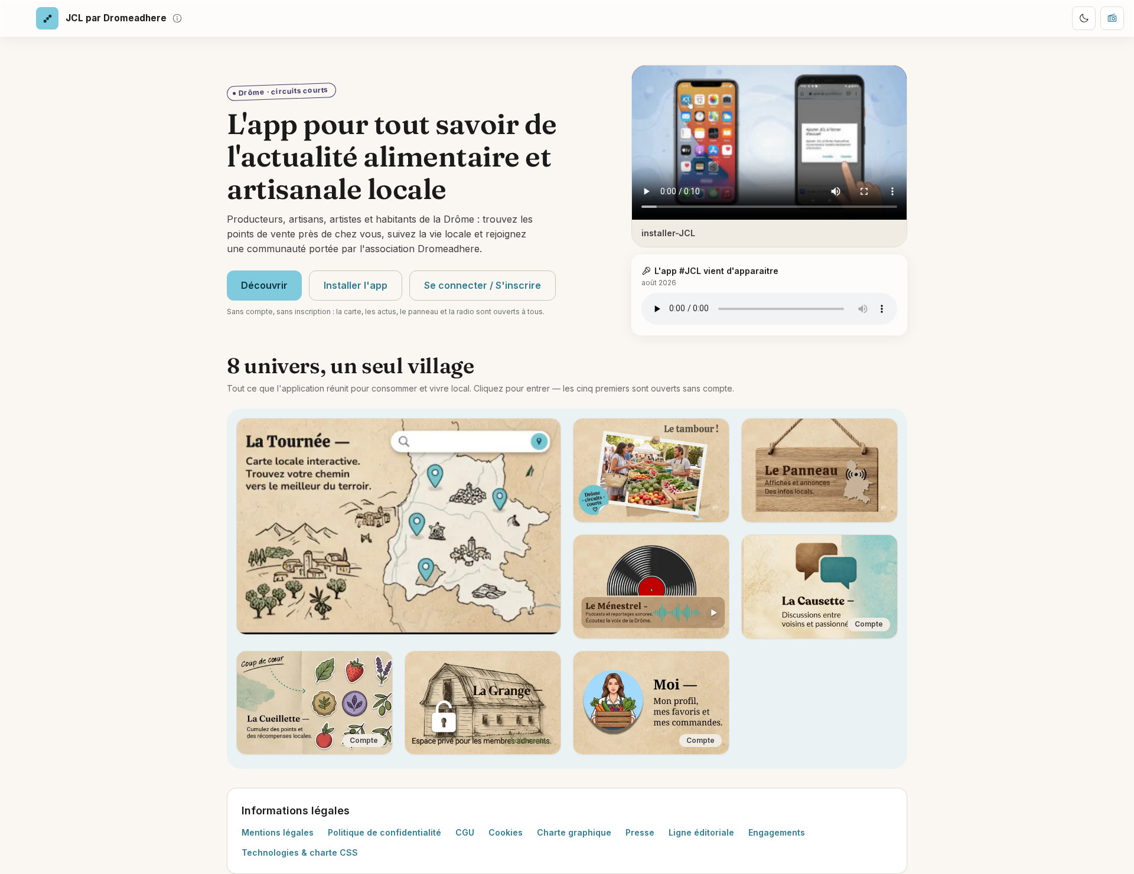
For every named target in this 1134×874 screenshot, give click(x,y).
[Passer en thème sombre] (1084, 18)
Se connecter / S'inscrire (482, 285)
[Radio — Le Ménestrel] (1112, 18)
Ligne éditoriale (701, 832)
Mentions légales (278, 832)
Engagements (776, 832)
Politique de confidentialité (384, 832)
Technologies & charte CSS (300, 852)
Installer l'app (355, 285)
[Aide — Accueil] (177, 18)
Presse (639, 832)
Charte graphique (574, 832)
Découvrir (264, 285)
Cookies (505, 832)
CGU (464, 832)
